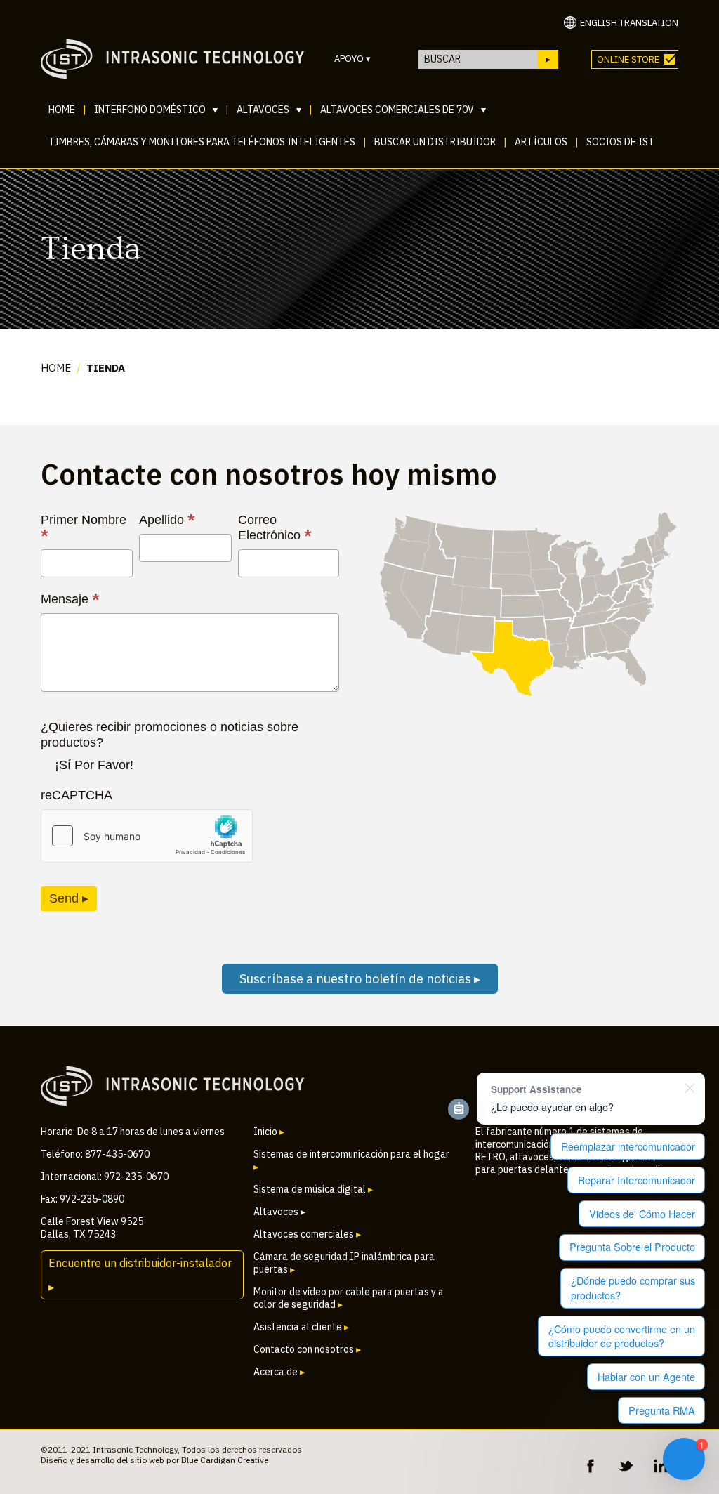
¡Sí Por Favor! (94, 765)
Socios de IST (620, 142)
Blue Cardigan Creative (224, 1460)
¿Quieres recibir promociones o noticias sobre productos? (169, 734)
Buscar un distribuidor (435, 142)
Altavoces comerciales (307, 1234)
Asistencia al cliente (301, 1327)
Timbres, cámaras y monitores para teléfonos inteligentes (201, 142)
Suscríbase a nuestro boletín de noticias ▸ (359, 979)
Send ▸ (68, 898)
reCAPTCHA (76, 795)
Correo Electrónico (275, 528)
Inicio (268, 1131)
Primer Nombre (83, 528)
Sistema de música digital (313, 1189)
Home (61, 109)
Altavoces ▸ (279, 1211)
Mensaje (70, 599)
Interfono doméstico (156, 109)
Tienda (105, 367)
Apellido (167, 520)
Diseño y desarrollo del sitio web (102, 1460)
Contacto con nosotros (307, 1349)
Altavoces (269, 109)
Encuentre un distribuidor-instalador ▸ (140, 1275)
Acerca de (279, 1371)
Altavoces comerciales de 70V (403, 109)
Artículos (541, 142)
